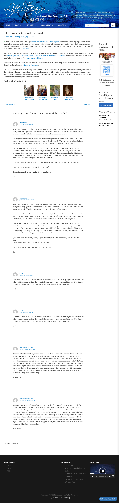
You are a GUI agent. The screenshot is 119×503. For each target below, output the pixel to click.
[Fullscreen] (113, 476)
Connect (61, 25)
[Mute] (110, 476)
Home (8, 25)
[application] (102, 471)
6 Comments (8, 37)
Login (51, 498)
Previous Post (9, 104)
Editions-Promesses (31, 65)
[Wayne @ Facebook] (32, 19)
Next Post (88, 104)
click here (26, 49)
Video (9, 471)
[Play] (93, 476)
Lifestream (69, 465)
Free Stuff (30, 25)
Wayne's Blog (70, 482)
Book (9, 468)
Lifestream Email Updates (106, 105)
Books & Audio (46, 25)
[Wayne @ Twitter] (37, 19)
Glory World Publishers (35, 58)
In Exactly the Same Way (74, 479)
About (17, 25)
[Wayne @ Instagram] (42, 19)
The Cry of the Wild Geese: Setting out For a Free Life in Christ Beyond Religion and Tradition (36, 56)
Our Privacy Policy (62, 498)
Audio (9, 465)
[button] (102, 471)
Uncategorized (19, 37)
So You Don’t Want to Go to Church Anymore (45, 42)
